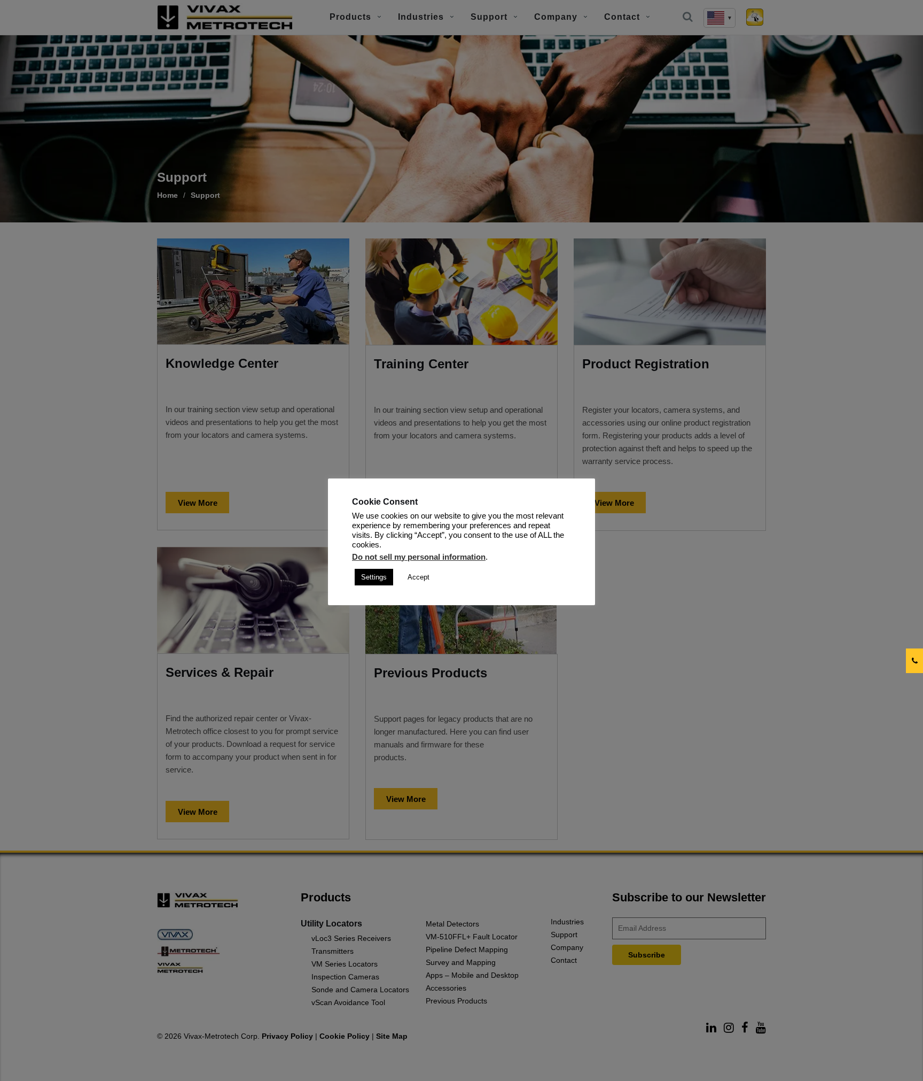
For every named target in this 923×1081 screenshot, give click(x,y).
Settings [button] (374, 577)
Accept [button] (418, 577)
